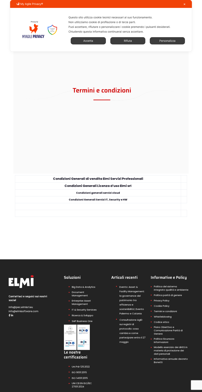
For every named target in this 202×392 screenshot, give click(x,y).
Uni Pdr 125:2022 (81, 366)
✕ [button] (184, 4)
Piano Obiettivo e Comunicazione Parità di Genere (168, 330)
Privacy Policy (161, 300)
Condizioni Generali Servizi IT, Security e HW (98, 199)
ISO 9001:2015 (79, 372)
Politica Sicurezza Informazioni (164, 340)
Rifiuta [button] (128, 40)
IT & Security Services (84, 309)
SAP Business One (82, 321)
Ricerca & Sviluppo (82, 315)
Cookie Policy (161, 306)
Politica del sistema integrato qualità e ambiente (171, 288)
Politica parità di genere (168, 295)
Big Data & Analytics (83, 287)
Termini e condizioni (165, 311)
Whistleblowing (163, 316)
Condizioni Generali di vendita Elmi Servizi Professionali (98, 178)
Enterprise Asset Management (81, 302)
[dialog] (101, 26)
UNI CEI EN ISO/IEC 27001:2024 (82, 385)
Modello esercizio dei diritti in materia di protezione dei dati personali (170, 350)
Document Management (80, 293)
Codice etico (161, 322)
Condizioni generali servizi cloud (98, 193)
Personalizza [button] (167, 40)
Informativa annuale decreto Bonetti (171, 360)
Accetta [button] (88, 40)
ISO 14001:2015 (80, 378)
